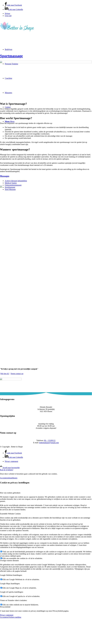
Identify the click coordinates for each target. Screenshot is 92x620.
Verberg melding (15, 617)
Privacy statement (6, 615)
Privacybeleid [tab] (5, 607)
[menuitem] (48, 13)
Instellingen (13, 478)
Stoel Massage (10, 189)
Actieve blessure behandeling (16, 181)
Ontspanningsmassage (13, 185)
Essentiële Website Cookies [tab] (10, 514)
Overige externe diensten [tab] (9, 560)
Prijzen (7, 13)
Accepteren (4, 478)
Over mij (8, 16)
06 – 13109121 (50, 440)
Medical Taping (11, 183)
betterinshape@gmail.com (49, 443)
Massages (4, 176)
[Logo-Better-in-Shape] (17, 33)
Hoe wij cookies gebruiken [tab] (10, 493)
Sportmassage (11, 56)
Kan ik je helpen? (6, 470)
